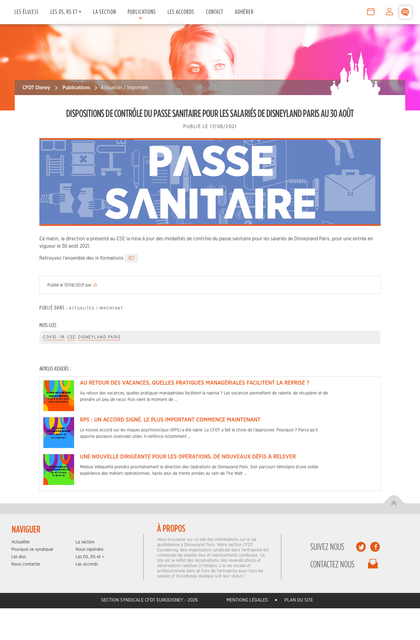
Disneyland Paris (99, 337)
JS (95, 285)
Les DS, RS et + (65, 11)
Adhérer (244, 11)
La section (85, 542)
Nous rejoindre (89, 549)
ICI (131, 258)
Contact (214, 11)
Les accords (87, 564)
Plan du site (298, 600)
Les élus (18, 557)
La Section (104, 11)
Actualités (20, 542)
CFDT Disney (36, 87)
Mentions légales (247, 600)
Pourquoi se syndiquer (32, 549)
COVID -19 (54, 337)
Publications (142, 11)
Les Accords (181, 11)
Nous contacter (26, 564)
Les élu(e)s (26, 11)
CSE (71, 337)
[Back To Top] (394, 503)
